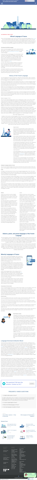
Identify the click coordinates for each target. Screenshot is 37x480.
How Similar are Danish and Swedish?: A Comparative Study (31, 431)
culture (11, 61)
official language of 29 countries (14, 51)
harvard (27, 369)
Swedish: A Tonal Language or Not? (12, 431)
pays (21, 272)
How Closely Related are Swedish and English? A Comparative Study (11, 436)
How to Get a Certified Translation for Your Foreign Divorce (30, 425)
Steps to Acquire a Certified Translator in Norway (14, 455)
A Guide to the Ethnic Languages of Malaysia (29, 436)
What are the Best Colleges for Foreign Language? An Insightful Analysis (14, 460)
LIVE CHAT (32, 383)
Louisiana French (10, 354)
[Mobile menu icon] (35, 3)
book (15, 371)
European (34, 38)
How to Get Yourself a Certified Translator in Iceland (14, 450)
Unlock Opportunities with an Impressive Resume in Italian (11, 425)
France (2, 346)
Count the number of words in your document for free (6, 458)
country (26, 347)
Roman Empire (22, 153)
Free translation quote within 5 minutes (10, 1)
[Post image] (3, 426)
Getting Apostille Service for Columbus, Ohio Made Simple (13, 466)
